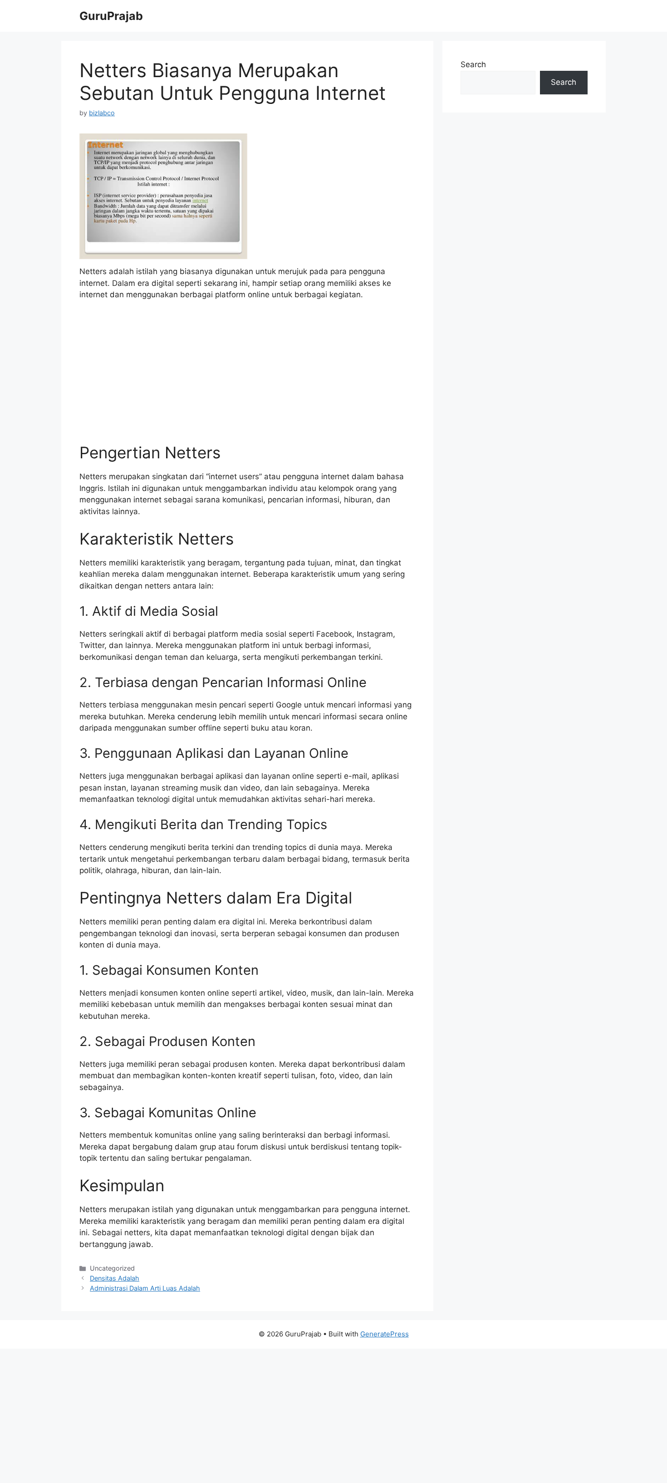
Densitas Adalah (114, 1278)
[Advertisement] (247, 375)
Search (473, 64)
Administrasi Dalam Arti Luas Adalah (145, 1288)
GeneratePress (384, 1334)
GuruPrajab (111, 16)
